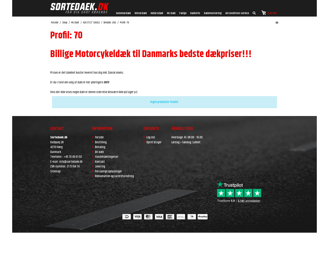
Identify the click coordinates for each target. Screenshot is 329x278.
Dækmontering (213, 13)
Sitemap (55, 171)
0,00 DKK (272, 13)
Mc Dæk (171, 13)
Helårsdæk (157, 13)
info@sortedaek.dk (70, 161)
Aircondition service (237, 13)
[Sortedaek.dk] (79, 8)
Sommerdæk (123, 13)
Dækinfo (195, 13)
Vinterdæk (141, 13)
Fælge (182, 13)
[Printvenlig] (277, 23)
